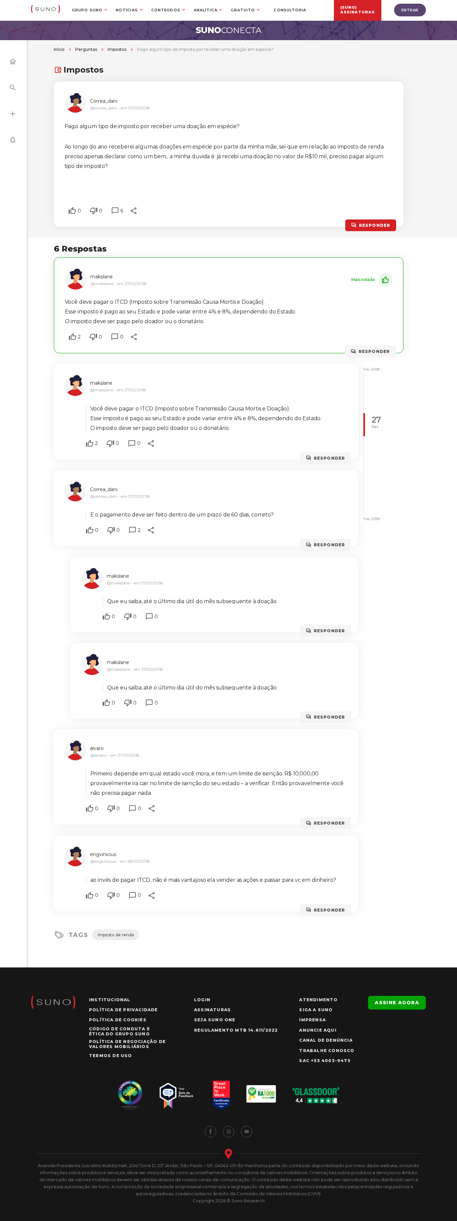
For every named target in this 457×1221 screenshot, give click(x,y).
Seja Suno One (215, 1019)
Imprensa (312, 1019)
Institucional (109, 999)
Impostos (117, 49)
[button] (72, 211)
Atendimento (318, 999)
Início (59, 49)
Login (202, 999)
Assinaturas (212, 1009)
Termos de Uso (110, 1055)
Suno (229, 30)
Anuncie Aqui (317, 1030)
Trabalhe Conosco (326, 1050)
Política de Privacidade (123, 1009)
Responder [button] (374, 225)
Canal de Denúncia (325, 1040)
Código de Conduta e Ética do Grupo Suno (119, 1031)
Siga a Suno (316, 1009)
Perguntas (86, 49)
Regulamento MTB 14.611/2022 (236, 1030)
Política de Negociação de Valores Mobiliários (127, 1044)
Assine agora (397, 1003)
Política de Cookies (118, 1019)
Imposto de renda (116, 934)
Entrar (410, 10)
